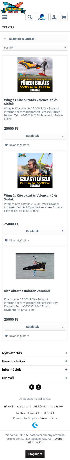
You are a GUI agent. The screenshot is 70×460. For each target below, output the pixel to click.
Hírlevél (8, 406)
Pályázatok (57, 406)
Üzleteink (49, 413)
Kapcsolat (22, 406)
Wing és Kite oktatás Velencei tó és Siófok (31, 102)
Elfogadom (35, 454)
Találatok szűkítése (21, 39)
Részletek (32, 135)
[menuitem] (5, 17)
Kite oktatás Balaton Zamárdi (27, 291)
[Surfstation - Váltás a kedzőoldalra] (14, 5)
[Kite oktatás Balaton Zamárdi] (35, 265)
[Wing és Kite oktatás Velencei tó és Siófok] (35, 74)
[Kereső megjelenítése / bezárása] (29, 17)
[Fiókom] (54, 17)
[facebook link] (32, 387)
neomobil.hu (49, 418)
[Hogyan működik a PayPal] (42, 17)
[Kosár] (64, 17)
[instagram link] (38, 387)
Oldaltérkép (39, 406)
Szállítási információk (28, 413)
